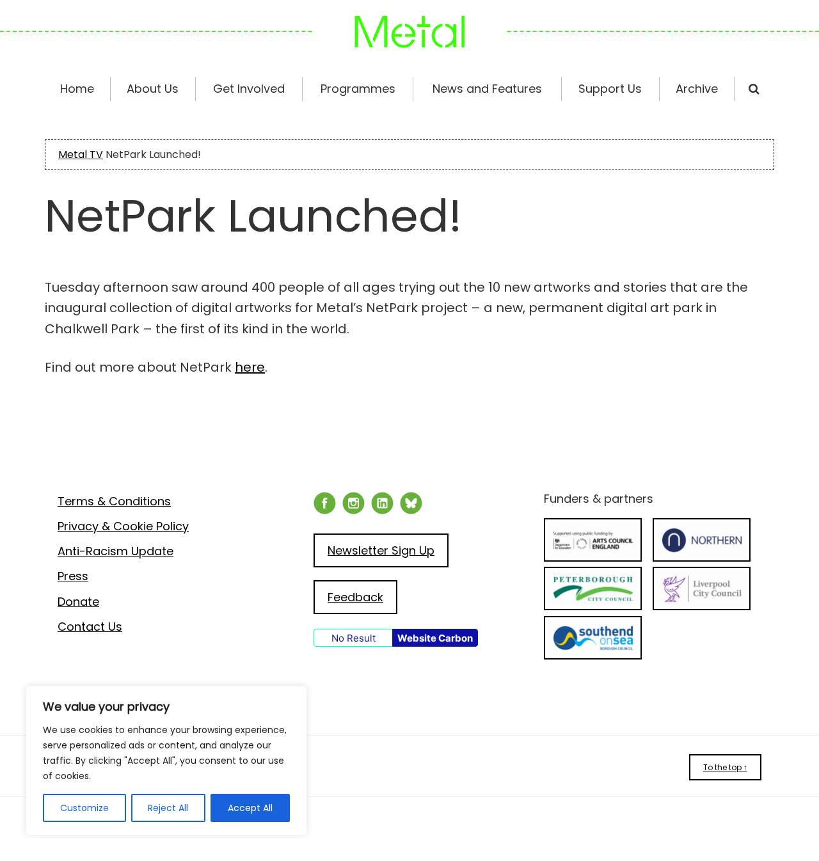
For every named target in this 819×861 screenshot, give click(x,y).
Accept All (250, 808)
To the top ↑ (725, 767)
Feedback (355, 597)
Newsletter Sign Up (381, 550)
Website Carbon (435, 638)
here (250, 367)
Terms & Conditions (114, 501)
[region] (166, 760)
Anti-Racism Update (115, 551)
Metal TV (80, 154)
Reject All (168, 808)
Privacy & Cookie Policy (123, 526)
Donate (78, 602)
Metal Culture (409, 32)
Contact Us (90, 627)
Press (73, 576)
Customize (84, 808)
